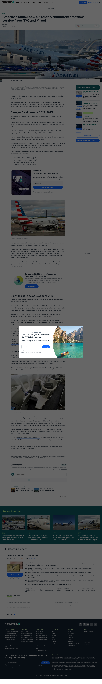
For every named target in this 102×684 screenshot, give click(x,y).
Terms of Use (29, 351)
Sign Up (46, 346)
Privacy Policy (24, 352)
